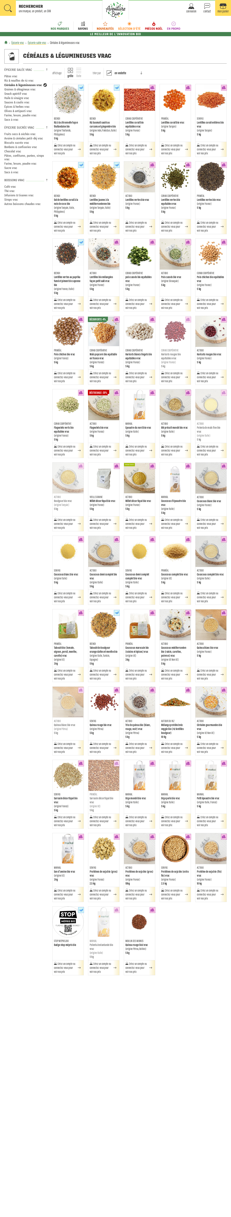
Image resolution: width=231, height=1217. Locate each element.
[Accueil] (6, 42)
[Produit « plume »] (81, 88)
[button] (25, 8)
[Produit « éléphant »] (152, 88)
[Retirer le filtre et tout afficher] (45, 85)
